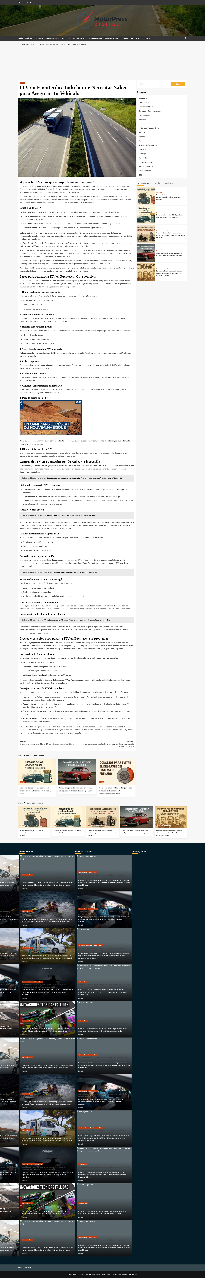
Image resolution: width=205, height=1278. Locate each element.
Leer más (25, 888)
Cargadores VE (127, 38)
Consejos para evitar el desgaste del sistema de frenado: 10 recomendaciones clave (115, 791)
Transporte (143, 158)
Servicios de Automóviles (148, 145)
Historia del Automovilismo (149, 128)
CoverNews (121, 1274)
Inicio (20, 38)
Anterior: (47, 742)
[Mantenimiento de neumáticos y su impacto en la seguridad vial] (30, 1002)
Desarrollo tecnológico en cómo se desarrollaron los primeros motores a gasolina (169, 197)
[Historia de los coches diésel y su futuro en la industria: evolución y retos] (37, 772)
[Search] (185, 38)
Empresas (39, 38)
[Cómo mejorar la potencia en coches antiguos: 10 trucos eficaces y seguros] (77, 772)
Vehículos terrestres (146, 166)
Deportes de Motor (146, 107)
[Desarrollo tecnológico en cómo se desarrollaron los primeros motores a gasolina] (146, 196)
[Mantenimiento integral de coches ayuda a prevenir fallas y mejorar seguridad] (32, 856)
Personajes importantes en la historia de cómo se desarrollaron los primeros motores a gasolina (170, 273)
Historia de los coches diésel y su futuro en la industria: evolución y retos (35, 791)
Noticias (28, 38)
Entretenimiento (145, 124)
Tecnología (65, 38)
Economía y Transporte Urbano (150, 111)
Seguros (142, 141)
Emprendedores (52, 38)
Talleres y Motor (111, 38)
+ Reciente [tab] (144, 183)
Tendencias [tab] (169, 183)
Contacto (146, 38)
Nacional (142, 132)
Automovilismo (95, 38)
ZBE (138, 38)
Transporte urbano (145, 162)
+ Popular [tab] (156, 183)
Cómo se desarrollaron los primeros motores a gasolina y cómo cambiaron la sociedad (170, 235)
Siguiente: (108, 744)
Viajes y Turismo (79, 38)
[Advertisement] (102, 63)
